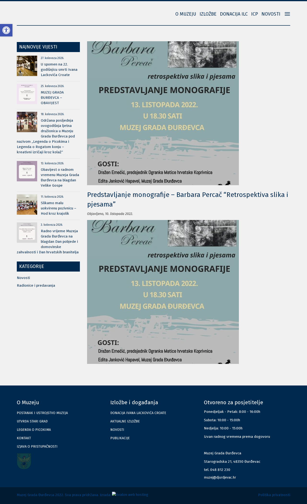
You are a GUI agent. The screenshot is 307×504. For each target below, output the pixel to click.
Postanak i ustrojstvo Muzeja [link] (42, 413)
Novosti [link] (270, 14)
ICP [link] (254, 14)
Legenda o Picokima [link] (34, 430)
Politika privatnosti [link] (274, 495)
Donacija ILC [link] (234, 14)
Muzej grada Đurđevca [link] (41, 10)
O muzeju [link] (185, 14)
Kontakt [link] (24, 438)
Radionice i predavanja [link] (36, 285)
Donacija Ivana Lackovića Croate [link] (138, 413)
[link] (6, 30)
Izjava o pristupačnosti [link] (37, 447)
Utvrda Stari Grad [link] (32, 421)
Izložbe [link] (208, 14)
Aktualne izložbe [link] (125, 421)
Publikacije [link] (120, 438)
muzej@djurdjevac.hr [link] (220, 477)
